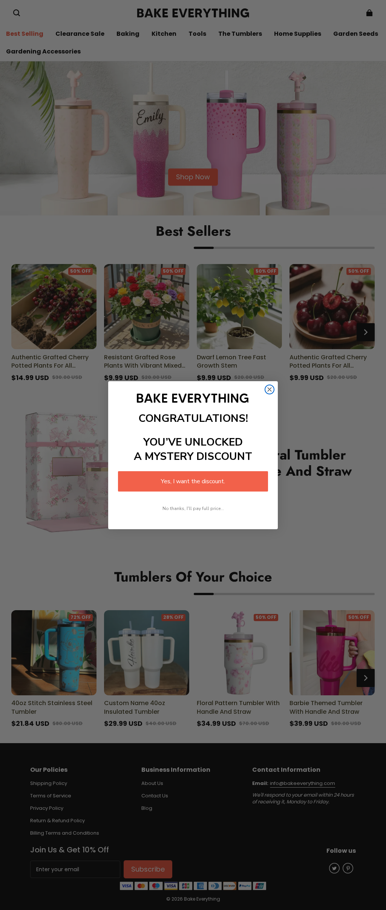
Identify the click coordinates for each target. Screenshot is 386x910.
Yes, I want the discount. (193, 481)
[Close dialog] (269, 389)
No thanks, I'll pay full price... (193, 508)
